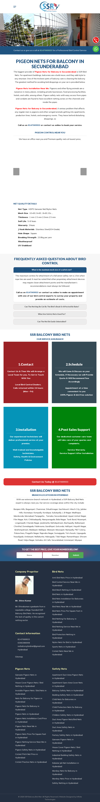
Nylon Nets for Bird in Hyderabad (67, 642)
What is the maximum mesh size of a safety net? (52, 270)
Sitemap (19, 656)
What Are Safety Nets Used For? (52, 314)
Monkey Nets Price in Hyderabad (67, 778)
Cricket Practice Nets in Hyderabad (31, 762)
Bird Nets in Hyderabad (62, 594)
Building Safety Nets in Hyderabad (67, 695)
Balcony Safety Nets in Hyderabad (67, 690)
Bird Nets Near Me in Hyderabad (66, 606)
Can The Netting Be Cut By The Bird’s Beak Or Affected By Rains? (52, 307)
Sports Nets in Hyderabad (63, 646)
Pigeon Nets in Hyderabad (27, 714)
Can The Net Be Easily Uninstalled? (51, 322)
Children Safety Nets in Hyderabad (68, 715)
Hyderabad (22, 649)
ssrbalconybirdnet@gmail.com (31, 646)
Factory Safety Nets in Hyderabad (67, 735)
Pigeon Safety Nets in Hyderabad (30, 750)
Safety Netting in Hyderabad (65, 783)
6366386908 (23, 643)
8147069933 (46, 50)
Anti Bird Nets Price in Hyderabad (67, 577)
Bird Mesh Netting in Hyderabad (66, 590)
